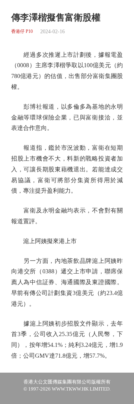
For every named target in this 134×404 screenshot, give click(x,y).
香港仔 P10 (22, 31)
